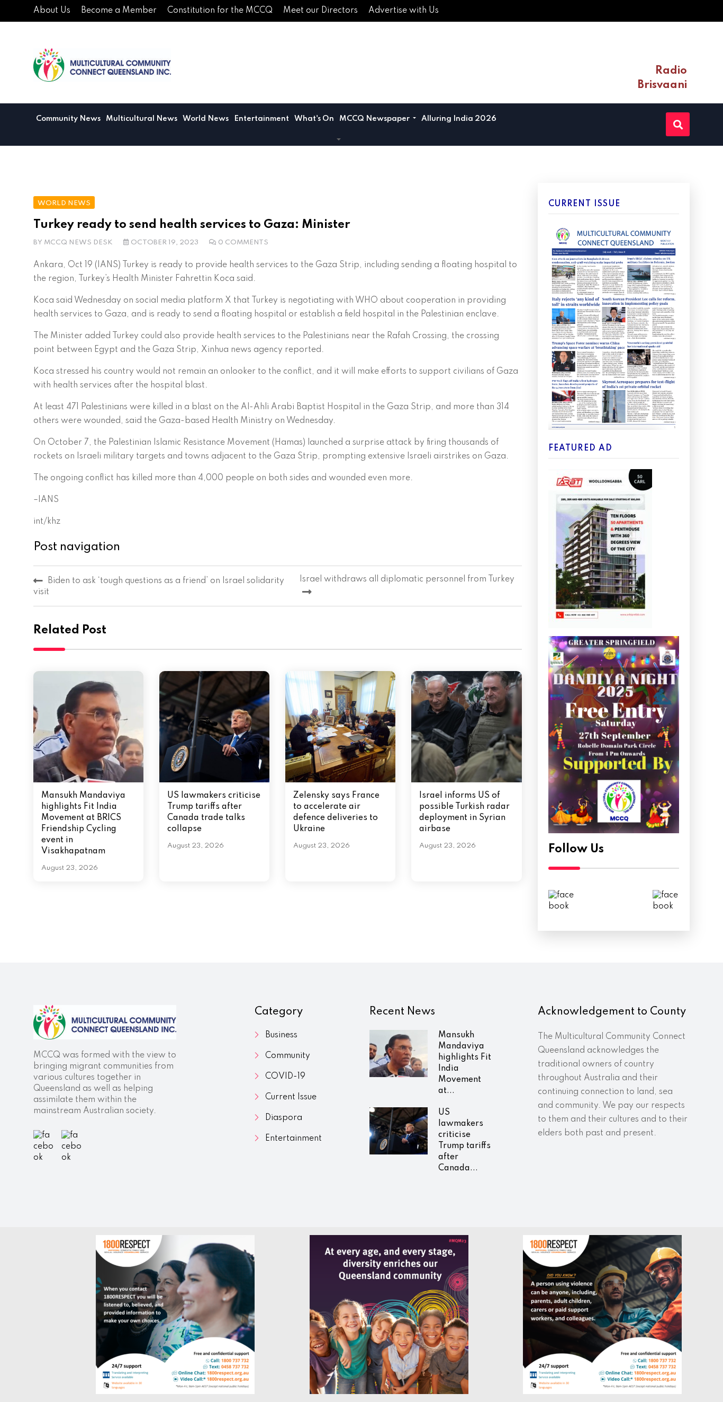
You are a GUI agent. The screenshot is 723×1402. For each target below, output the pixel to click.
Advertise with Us (403, 10)
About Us (51, 10)
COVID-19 (285, 1076)
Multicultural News (141, 118)
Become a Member (119, 10)
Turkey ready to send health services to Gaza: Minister (191, 225)
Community (287, 1056)
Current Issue (291, 1097)
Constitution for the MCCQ (220, 10)
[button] (339, 140)
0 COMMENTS (243, 242)
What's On (314, 118)
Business (281, 1035)
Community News (68, 118)
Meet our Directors (320, 10)
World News (206, 118)
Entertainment (261, 118)
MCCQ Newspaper (375, 118)
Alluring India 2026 (458, 118)
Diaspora (283, 1118)
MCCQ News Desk (78, 242)
